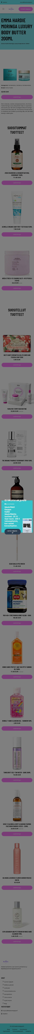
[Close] (2, 501)
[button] (13, 532)
